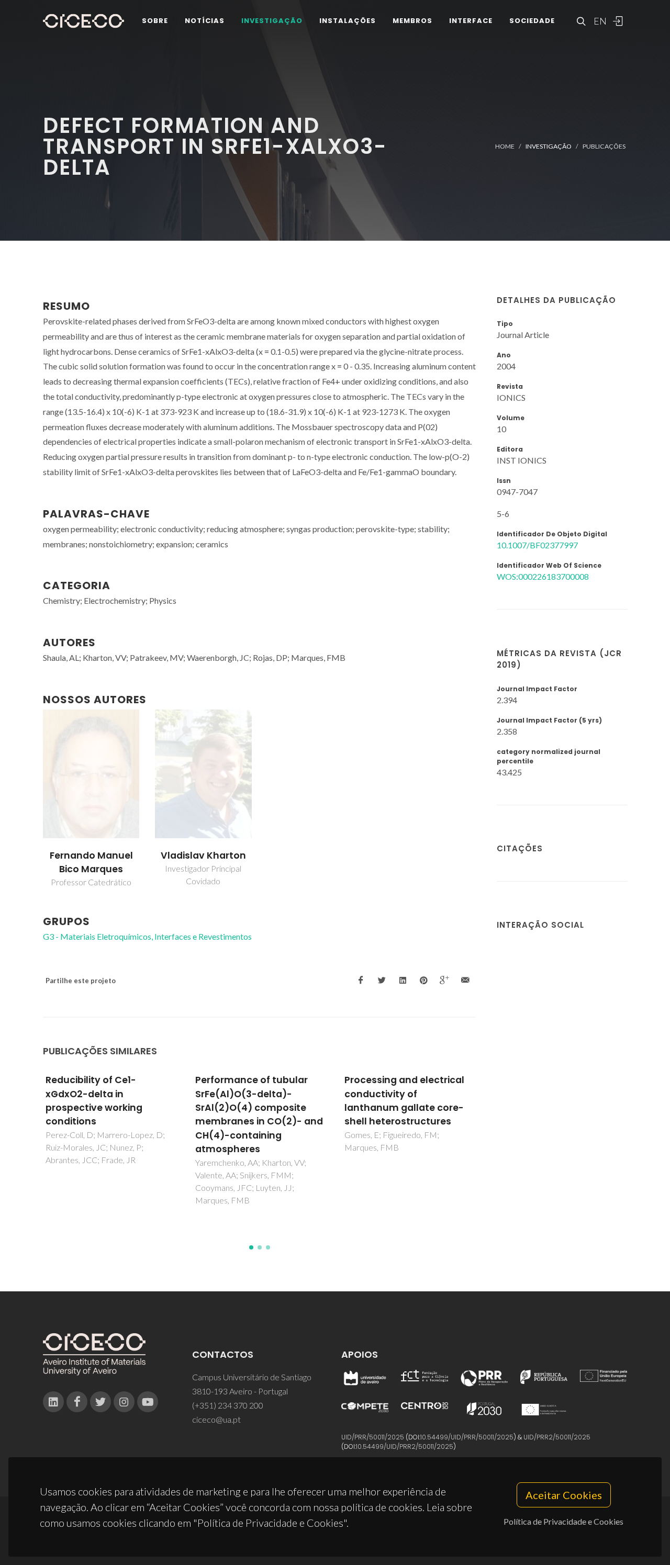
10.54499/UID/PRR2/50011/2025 (404, 1446)
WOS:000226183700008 (543, 576)
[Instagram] (124, 1401)
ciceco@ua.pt (216, 1419)
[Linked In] (53, 1401)
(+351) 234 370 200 (227, 1405)
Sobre (155, 21)
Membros (412, 21)
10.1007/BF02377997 (537, 545)
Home (505, 146)
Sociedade (532, 21)
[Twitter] (100, 1401)
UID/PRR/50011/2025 (372, 1437)
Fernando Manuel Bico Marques (91, 862)
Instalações (347, 21)
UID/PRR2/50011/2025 (556, 1437)
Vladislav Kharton (203, 855)
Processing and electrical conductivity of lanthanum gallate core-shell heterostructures (404, 1101)
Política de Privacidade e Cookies (563, 1521)
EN (599, 21)
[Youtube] (147, 1401)
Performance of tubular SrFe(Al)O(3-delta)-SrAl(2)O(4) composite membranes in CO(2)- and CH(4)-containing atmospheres (259, 1114)
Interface (471, 21)
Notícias (205, 21)
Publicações (604, 146)
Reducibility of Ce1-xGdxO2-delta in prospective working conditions (94, 1101)
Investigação (272, 21)
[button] (251, 1247)
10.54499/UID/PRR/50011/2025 (466, 1437)
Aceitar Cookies (564, 1495)
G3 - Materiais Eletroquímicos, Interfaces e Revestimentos (147, 936)
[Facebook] (76, 1401)
